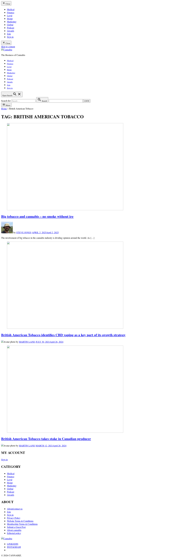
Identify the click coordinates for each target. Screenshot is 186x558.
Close (7, 3)
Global (10, 24)
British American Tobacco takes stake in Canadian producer (46, 438)
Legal (9, 15)
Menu (7, 105)
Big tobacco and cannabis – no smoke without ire (37, 216)
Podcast (10, 27)
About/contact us (15, 508)
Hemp (10, 18)
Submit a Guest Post (16, 527)
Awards (10, 30)
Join (9, 33)
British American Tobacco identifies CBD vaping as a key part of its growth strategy (63, 334)
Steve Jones (23, 232)
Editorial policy (14, 533)
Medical (10, 9)
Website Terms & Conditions (20, 520)
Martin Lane (27, 341)
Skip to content (8, 46)
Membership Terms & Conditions (22, 523)
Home (4, 108)
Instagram (14, 546)
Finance (10, 12)
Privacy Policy (13, 517)
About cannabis (14, 530)
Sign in (10, 36)
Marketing (11, 21)
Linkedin (12, 543)
